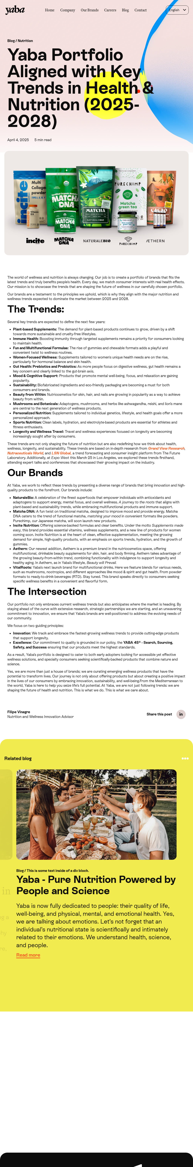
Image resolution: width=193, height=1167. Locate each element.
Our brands (90, 10)
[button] (67, 10)
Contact (141, 10)
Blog (125, 10)
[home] (15, 10)
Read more (28, 955)
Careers (110, 10)
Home (49, 10)
